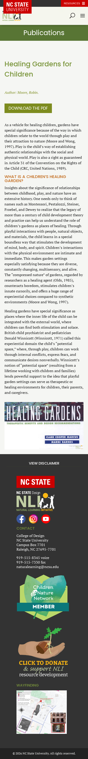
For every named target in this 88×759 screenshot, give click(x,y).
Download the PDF (28, 108)
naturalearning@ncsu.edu (37, 566)
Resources (72, 3)
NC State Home (21, 3)
